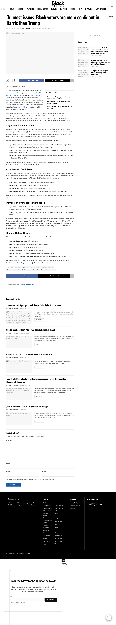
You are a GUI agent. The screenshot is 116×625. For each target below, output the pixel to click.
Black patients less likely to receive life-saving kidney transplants (99, 73)
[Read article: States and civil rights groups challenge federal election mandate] (19, 317)
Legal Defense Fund (58, 509)
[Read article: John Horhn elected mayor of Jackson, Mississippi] (19, 418)
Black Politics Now (28, 28)
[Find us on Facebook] (109, 553)
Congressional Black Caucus (47, 509)
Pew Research (51, 263)
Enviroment (46, 536)
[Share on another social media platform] (72, 80)
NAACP (56, 513)
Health (72, 9)
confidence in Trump (18, 260)
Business (20, 9)
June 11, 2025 (23, 385)
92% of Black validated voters (22, 107)
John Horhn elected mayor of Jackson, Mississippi (27, 406)
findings (19, 100)
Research (57, 524)
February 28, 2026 (24, 333)
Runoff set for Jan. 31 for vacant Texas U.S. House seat (59, 107)
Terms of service (75, 506)
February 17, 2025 (96, 77)
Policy (80, 9)
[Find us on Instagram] (106, 553)
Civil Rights (30, 9)
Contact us (73, 509)
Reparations (89, 9)
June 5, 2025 (23, 410)
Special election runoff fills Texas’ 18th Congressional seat (58, 102)
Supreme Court (58, 536)
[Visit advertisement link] (94, 33)
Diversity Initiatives (46, 526)
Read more (40, 319)
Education (54, 9)
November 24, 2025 (25, 358)
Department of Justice (47, 522)
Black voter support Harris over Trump (42, 267)
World (56, 544)
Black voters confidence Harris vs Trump (19, 270)
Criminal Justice (42, 9)
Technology (58, 538)
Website (44, 471)
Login (111, 6)
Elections (63, 9)
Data (44, 518)
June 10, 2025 (94, 66)
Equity (45, 538)
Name (8, 463)
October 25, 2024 (41, 28)
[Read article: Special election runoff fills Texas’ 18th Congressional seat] (19, 342)
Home (12, 9)
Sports (56, 527)
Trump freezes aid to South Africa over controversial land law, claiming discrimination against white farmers (100, 51)
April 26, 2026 (23, 308)
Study (56, 533)
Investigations (58, 506)
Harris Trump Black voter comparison (44, 270)
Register (110, 17)
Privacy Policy (74, 503)
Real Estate (57, 519)
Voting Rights (101, 9)
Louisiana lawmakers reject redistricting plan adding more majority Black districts (100, 62)
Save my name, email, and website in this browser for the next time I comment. (31, 479)
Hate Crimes (46, 541)
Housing (57, 503)
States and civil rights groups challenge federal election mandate (58, 98)
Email (8, 471)
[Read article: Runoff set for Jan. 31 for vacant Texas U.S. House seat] (19, 366)
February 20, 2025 (96, 56)
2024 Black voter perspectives (19, 267)
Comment (9, 440)
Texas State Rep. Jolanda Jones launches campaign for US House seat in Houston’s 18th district (36, 380)
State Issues (58, 530)
